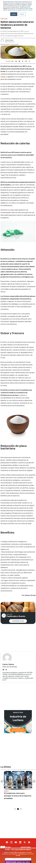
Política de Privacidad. (27, 10)
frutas (3, 77)
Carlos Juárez (9, 40)
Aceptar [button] (14, 14)
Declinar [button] (22, 14)
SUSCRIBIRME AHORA (18, 621)
